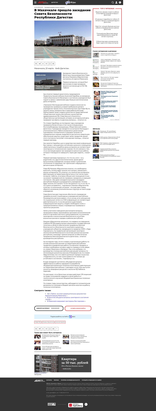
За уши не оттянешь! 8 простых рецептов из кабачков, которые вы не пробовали (111, 85)
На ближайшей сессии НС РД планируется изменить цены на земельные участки (51, 342)
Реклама (56, 380)
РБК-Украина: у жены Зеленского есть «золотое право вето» (109, 143)
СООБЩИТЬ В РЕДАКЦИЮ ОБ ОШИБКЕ (91, 380)
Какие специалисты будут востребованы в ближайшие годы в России (110, 156)
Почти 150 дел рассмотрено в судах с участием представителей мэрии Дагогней (51, 348)
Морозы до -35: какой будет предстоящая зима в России (108, 132)
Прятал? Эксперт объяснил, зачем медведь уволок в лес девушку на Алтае (110, 73)
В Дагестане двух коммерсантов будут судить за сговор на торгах (107, 42)
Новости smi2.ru (40, 373)
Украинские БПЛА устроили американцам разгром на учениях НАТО (109, 150)
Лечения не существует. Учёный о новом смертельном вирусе (110, 54)
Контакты (49, 380)
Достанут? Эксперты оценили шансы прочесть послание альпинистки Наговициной (111, 67)
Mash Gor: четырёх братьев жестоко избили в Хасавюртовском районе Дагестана (107, 28)
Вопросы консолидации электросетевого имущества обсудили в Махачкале (79, 336)
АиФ (42, 59)
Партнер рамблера (62, 404)
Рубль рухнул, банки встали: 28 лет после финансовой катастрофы (110, 138)
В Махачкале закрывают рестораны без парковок (65, 301)
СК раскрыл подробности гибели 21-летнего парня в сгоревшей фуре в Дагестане (107, 20)
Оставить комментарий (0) (78, 308)
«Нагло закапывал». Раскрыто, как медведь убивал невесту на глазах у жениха (111, 61)
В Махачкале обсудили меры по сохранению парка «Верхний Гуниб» (51, 336)
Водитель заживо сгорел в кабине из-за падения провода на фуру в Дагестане (107, 13)
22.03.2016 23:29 (38, 7)
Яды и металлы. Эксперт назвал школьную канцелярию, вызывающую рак (109, 79)
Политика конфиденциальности (70, 380)
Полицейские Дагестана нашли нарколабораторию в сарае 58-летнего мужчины (107, 35)
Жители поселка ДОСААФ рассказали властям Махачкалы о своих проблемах (80, 342)
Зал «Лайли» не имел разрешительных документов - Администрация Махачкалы (66, 294)
